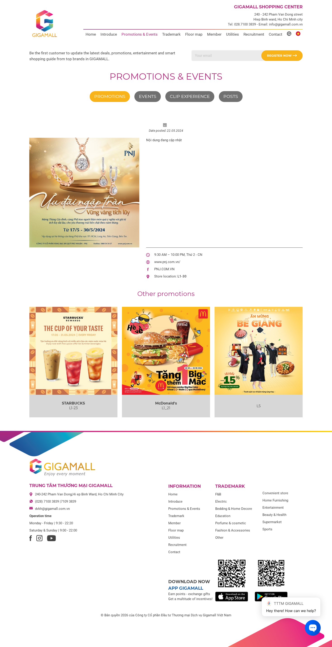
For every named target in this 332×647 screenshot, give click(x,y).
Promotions (109, 96)
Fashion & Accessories (232, 530)
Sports (267, 529)
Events (147, 96)
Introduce (109, 34)
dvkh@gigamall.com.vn (52, 509)
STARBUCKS (73, 403)
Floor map (194, 34)
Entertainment (273, 508)
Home (91, 34)
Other (219, 538)
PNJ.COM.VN (164, 269)
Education (222, 516)
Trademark (171, 34)
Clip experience (190, 96)
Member (214, 34)
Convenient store (275, 493)
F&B (218, 494)
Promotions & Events (140, 34)
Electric (221, 501)
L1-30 (182, 276)
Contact (275, 34)
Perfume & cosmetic (230, 523)
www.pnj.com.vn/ (167, 262)
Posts (230, 96)
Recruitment (253, 34)
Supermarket (272, 522)
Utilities (232, 34)
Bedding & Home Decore (233, 509)
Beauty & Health (274, 515)
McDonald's (166, 403)
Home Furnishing (275, 500)
